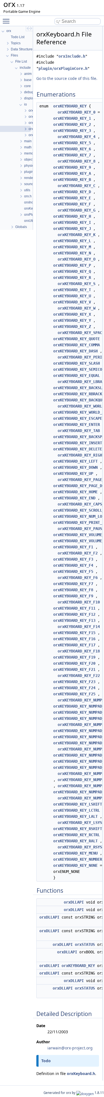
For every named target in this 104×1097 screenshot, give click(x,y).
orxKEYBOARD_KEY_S (76, 283)
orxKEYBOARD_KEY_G (76, 210)
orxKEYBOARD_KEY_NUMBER (77, 859)
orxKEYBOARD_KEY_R (72, 277)
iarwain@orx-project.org (70, 1048)
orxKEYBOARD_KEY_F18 (79, 651)
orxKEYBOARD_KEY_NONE (75, 865)
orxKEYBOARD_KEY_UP (73, 473)
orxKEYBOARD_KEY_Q (72, 271)
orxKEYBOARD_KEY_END (74, 498)
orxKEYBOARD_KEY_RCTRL (76, 835)
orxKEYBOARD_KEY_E (72, 198)
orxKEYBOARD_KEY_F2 (78, 553)
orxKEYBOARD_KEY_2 (72, 124)
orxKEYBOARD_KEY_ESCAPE (77, 418)
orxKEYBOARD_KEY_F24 (74, 688)
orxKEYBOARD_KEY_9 (72, 167)
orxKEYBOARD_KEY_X (72, 314)
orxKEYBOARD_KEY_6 (72, 149)
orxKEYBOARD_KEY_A (72, 173)
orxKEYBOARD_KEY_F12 (74, 614)
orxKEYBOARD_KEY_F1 (73, 547)
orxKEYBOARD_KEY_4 (76, 136)
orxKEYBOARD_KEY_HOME (75, 492)
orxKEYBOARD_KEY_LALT (75, 816)
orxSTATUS (85, 944)
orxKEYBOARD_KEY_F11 (74, 608)
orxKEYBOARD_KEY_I (72, 222)
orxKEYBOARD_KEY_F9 (73, 596)
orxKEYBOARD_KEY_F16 (74, 639)
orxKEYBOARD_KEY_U (72, 296)
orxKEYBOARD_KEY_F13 (74, 620)
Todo (46, 1060)
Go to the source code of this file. (66, 78)
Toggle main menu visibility (7, 21)
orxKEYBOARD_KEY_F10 (79, 602)
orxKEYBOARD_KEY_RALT (75, 841)
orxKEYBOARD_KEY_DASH (75, 351)
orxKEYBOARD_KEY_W (76, 308)
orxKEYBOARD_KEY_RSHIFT (77, 828)
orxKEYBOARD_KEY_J (72, 228)
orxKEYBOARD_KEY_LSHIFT (77, 804)
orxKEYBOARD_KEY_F (72, 204)
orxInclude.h (72, 56)
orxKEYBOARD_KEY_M (72, 247)
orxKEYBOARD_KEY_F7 (73, 583)
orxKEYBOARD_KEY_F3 (73, 559)
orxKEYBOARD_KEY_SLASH (76, 363)
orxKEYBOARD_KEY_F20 (74, 663)
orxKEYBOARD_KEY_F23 (74, 681)
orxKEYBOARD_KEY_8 (76, 161)
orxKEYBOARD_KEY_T (72, 290)
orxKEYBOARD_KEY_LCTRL (76, 810)
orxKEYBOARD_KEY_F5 (73, 571)
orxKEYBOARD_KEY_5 (72, 143)
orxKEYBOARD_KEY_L (72, 241)
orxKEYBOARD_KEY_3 (72, 130)
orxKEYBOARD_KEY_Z (72, 326)
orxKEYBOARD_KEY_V (72, 302)
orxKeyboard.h (81, 1073)
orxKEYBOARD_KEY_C (76, 185)
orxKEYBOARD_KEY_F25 (74, 694)
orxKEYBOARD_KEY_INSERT (77, 443)
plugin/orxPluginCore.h (63, 68)
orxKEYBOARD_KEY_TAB (79, 430)
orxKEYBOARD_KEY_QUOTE (76, 339)
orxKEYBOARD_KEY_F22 (79, 675)
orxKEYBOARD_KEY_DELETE (77, 449)
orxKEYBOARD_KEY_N (72, 253)
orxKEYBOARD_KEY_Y (72, 320)
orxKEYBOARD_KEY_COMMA (76, 345)
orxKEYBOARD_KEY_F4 (73, 565)
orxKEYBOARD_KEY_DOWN (75, 467)
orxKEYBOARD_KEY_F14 (79, 626)
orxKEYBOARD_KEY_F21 (74, 669)
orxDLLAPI (74, 902)
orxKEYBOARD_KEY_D (72, 192)
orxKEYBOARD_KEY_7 (72, 155)
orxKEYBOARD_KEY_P (72, 265)
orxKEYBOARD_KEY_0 (76, 112)
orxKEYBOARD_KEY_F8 (73, 590)
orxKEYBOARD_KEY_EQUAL (76, 375)
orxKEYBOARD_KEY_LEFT (75, 461)
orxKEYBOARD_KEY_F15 (74, 632)
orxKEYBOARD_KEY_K (76, 234)
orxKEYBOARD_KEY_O (76, 259)
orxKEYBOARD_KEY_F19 (74, 657)
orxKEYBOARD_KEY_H (72, 216)
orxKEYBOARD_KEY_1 (72, 118)
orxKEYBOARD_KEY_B (72, 179)
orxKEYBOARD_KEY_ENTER (76, 424)
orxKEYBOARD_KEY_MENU (75, 853)
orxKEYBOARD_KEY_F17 (74, 645)
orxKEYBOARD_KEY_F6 (78, 577)
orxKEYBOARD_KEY (70, 106)
